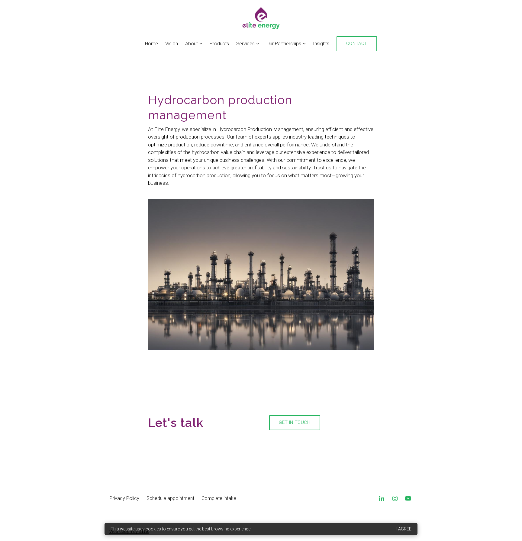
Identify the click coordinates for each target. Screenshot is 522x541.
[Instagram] (395, 498)
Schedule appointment (170, 498)
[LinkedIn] (381, 498)
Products (219, 43)
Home (151, 43)
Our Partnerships (283, 43)
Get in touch (294, 422)
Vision (171, 43)
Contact (356, 43)
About (191, 43)
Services (245, 43)
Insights (321, 43)
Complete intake (218, 498)
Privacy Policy (124, 498)
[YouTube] (408, 498)
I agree (403, 529)
